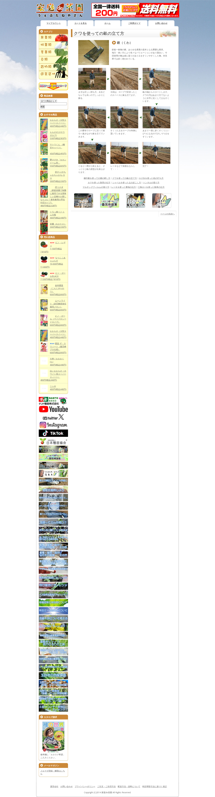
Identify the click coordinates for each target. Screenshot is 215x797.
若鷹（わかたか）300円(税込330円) (58, 225)
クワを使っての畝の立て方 (124, 178)
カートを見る (80, 23)
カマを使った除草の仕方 (99, 182)
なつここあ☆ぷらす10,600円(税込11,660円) (53, 262)
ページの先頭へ (167, 213)
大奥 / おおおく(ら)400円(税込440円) (58, 361)
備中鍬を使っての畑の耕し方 (97, 178)
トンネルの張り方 (151, 182)
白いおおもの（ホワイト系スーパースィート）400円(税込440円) (53, 376)
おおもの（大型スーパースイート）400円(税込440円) (58, 123)
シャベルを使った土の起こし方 (126, 182)
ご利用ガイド (134, 23)
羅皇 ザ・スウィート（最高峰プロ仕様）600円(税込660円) (58, 348)
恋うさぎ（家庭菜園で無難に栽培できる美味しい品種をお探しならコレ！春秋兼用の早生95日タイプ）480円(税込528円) (53, 196)
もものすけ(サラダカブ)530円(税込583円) (58, 135)
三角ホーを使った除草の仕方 (151, 187)
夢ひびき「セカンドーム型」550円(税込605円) (58, 162)
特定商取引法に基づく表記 (154, 786)
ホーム (107, 23)
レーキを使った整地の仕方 (123, 187)
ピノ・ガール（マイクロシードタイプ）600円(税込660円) (58, 321)
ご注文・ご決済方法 (106, 786)
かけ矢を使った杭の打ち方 (151, 178)
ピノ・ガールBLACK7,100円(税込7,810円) (53, 276)
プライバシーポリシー (85, 786)
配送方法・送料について (129, 786)
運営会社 (54, 786)
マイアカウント (54, 23)
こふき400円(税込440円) (58, 388)
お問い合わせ (161, 23)
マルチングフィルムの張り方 (96, 187)
